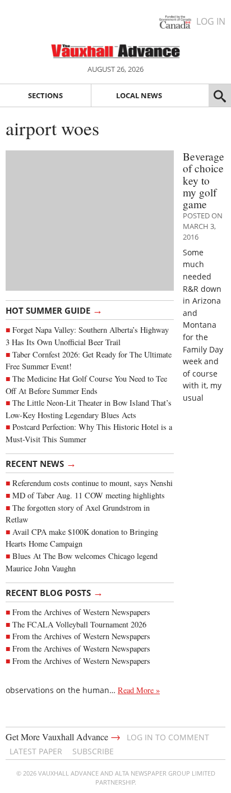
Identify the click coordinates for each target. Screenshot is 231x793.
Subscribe (93, 751)
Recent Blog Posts (54, 592)
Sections (45, 95)
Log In (210, 21)
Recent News (41, 463)
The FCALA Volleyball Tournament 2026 (79, 624)
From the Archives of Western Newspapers (81, 612)
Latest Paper (36, 751)
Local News (139, 95)
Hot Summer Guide (54, 310)
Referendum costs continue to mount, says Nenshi (92, 483)
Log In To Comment (168, 737)
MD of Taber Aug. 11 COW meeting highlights (90, 495)
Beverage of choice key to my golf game (203, 180)
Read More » (139, 690)
